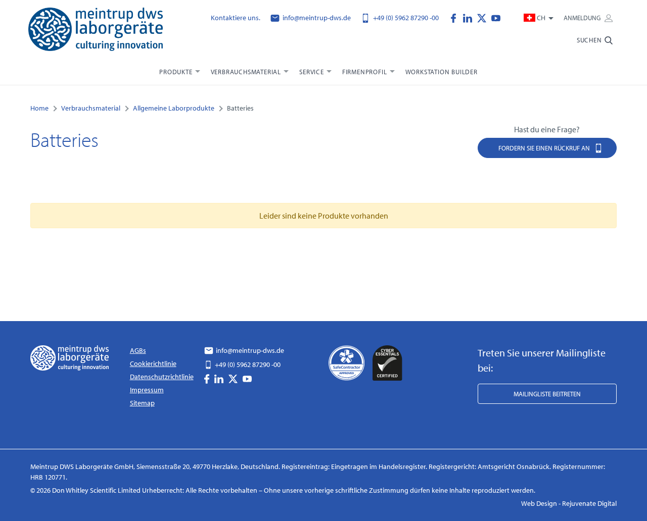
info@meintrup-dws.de (316, 17)
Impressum (147, 389)
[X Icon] (484, 17)
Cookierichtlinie (153, 363)
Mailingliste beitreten (547, 394)
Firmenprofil (364, 72)
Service (311, 72)
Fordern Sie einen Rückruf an (544, 148)
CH (541, 17)
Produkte (175, 72)
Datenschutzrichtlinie (162, 376)
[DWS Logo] (95, 31)
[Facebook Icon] (456, 17)
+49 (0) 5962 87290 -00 (405, 17)
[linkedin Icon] (470, 17)
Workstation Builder (441, 72)
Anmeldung (583, 18)
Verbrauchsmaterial (246, 72)
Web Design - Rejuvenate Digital (569, 503)
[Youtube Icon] (495, 17)
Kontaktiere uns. (235, 17)
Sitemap (142, 402)
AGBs (138, 350)
